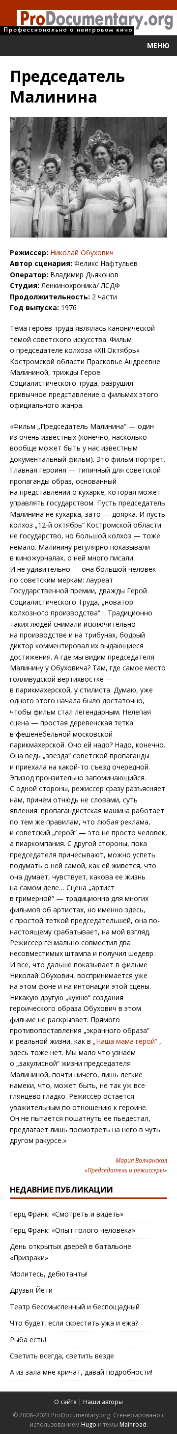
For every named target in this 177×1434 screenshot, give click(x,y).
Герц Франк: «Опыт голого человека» (72, 1230)
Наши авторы (103, 1402)
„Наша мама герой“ (125, 1041)
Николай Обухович (82, 252)
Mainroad (133, 1424)
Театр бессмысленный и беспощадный (75, 1306)
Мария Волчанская (141, 1160)
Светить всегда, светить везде (62, 1355)
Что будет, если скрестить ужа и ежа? (74, 1323)
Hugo (88, 1424)
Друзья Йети (31, 1290)
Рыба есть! (28, 1339)
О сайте (65, 1402)
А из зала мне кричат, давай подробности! (81, 1372)
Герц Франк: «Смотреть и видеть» (66, 1214)
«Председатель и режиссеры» (126, 1170)
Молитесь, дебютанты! (49, 1273)
